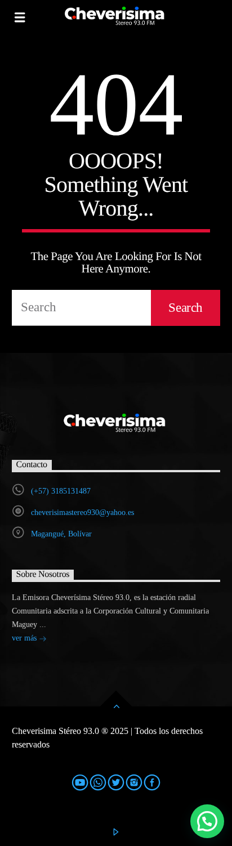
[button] (207, 821)
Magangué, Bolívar (61, 534)
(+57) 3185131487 (61, 491)
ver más (25, 638)
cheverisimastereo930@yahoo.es (82, 512)
